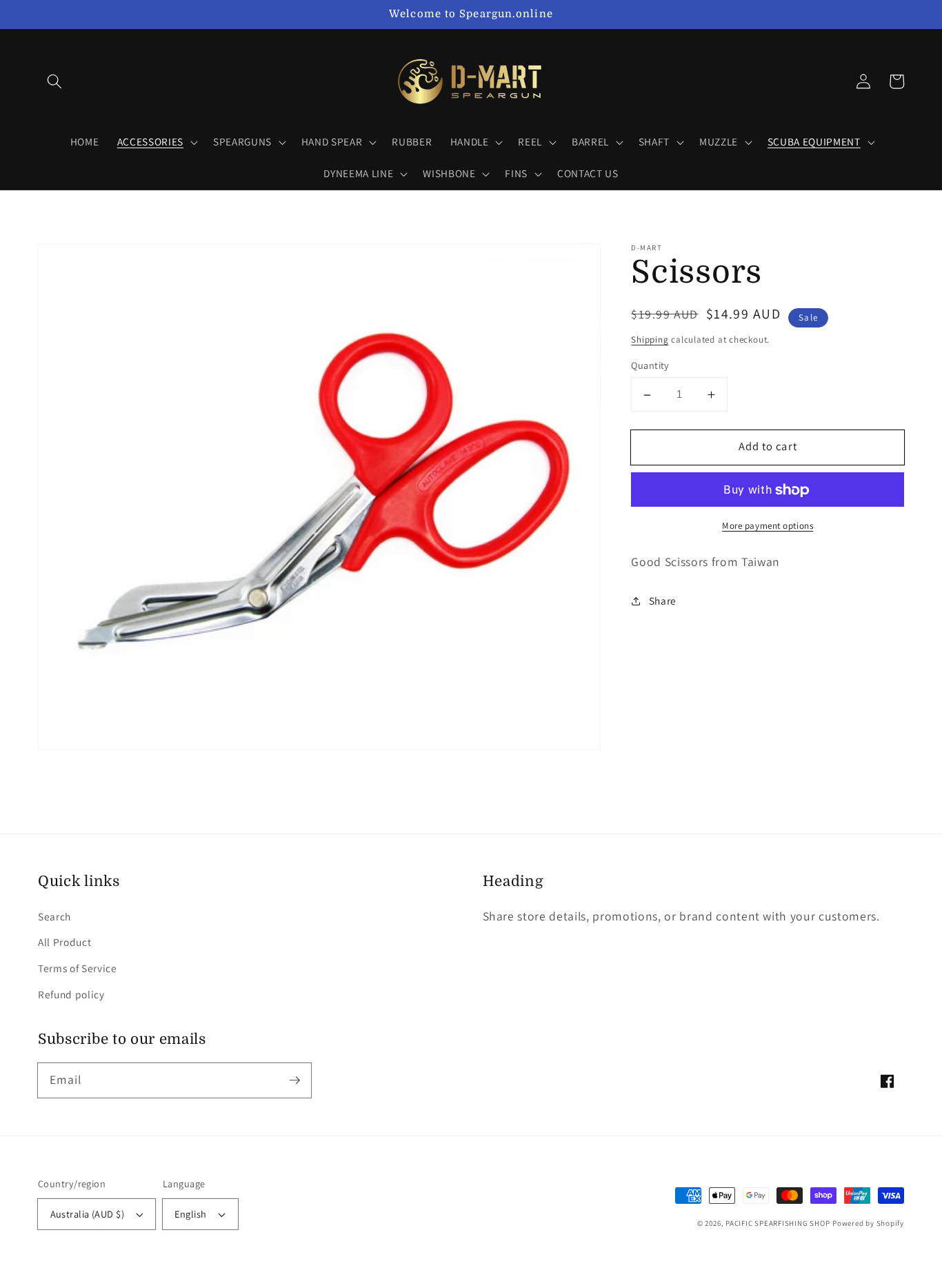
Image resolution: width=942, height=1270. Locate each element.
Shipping (649, 339)
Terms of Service (77, 968)
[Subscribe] (294, 1079)
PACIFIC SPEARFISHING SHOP (777, 1223)
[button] (54, 81)
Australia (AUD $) (87, 1213)
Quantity (650, 365)
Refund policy (71, 994)
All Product (64, 942)
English (190, 1213)
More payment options (767, 526)
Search (54, 916)
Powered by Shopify (868, 1223)
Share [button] (663, 600)
